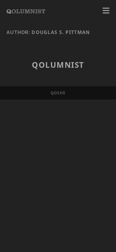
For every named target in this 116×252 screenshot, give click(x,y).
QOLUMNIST (58, 64)
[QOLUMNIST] (26, 10)
